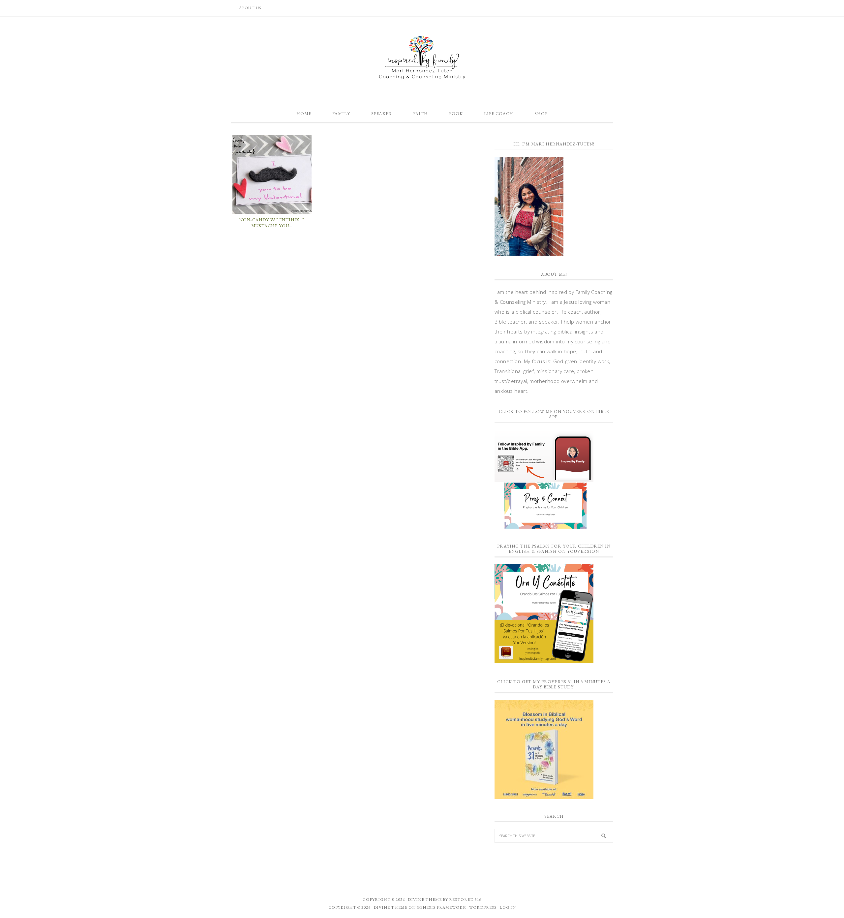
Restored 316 (465, 899)
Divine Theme (390, 907)
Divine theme (425, 899)
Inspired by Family (422, 57)
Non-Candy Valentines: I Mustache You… (271, 223)
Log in (507, 907)
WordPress (483, 907)
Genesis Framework (441, 907)
